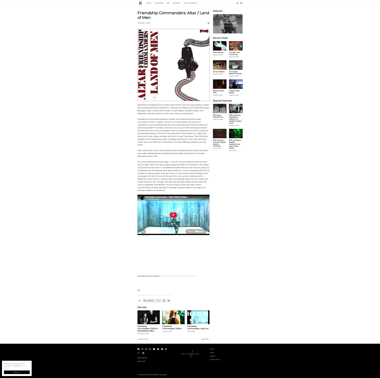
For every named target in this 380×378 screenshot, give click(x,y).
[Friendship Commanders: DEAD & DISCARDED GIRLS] (148, 317)
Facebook (173, 276)
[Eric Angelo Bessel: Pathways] (236, 65)
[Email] (164, 301)
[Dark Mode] (237, 3)
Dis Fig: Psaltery (219, 72)
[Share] (208, 23)
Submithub (141, 361)
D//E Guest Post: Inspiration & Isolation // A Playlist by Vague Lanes (235, 119)
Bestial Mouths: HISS (218, 92)
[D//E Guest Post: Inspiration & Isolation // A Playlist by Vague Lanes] (236, 108)
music (160, 295)
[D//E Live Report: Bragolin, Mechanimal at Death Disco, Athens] (236, 133)
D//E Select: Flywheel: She (218, 116)
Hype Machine (142, 358)
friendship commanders (144, 295)
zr (171, 295)
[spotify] (162, 349)
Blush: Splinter (218, 52)
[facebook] (138, 349)
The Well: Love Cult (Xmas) (234, 53)
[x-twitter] (142, 349)
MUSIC (148, 3)
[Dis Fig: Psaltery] (220, 65)
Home (212, 349)
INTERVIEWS (159, 3)
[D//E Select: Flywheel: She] (220, 108)
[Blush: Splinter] (220, 46)
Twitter (182, 276)
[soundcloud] (143, 353)
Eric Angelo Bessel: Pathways (235, 73)
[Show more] (169, 301)
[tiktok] (166, 349)
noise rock (167, 295)
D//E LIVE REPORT (190, 3)
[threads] (150, 349)
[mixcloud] (138, 353)
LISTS (168, 3)
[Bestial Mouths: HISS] (220, 84)
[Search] (241, 3)
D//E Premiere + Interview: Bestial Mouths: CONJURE (219, 143)
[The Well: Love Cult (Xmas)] (236, 46)
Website (164, 276)
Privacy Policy (215, 359)
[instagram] (146, 349)
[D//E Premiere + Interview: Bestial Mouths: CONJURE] (220, 133)
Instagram (191, 276)
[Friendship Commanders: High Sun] (198, 317)
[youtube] (154, 349)
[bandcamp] (158, 349)
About (212, 352)
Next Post (205, 339)
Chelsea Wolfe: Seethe (234, 92)
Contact (212, 356)
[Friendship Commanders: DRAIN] (173, 317)
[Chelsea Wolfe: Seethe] (236, 84)
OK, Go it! (17, 372)
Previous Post (143, 339)
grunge (155, 295)
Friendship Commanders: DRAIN (171, 327)
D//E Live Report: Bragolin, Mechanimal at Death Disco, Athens (235, 144)
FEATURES (176, 3)
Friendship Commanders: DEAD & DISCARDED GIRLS (147, 328)
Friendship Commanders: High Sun (198, 327)
